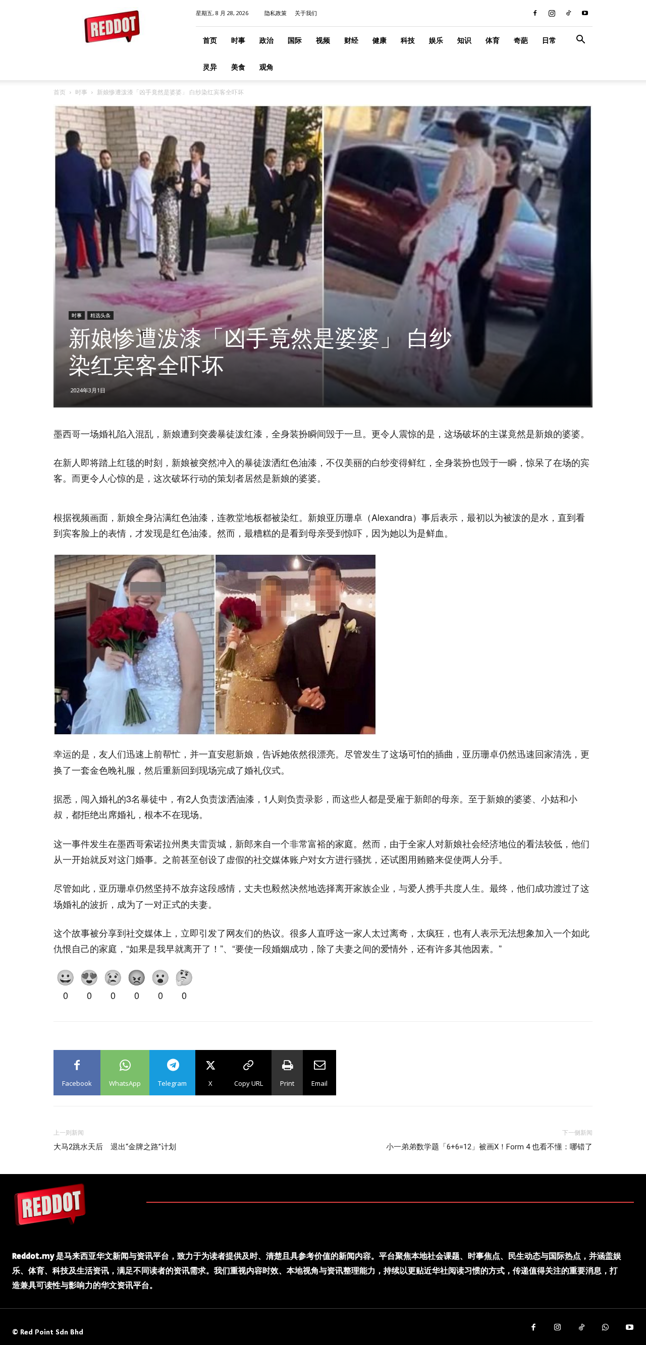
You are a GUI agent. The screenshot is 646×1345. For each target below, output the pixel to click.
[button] (580, 40)
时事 (238, 40)
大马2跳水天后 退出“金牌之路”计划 (114, 1146)
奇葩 (521, 40)
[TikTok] (568, 13)
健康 (379, 40)
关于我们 (306, 13)
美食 (238, 67)
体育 (493, 40)
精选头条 (100, 315)
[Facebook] (535, 13)
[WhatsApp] (605, 1327)
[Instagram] (551, 13)
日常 (549, 40)
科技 (408, 40)
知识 (464, 40)
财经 (351, 40)
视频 (323, 40)
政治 (266, 40)
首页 (210, 40)
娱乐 (436, 40)
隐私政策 (275, 13)
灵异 (210, 67)
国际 (295, 40)
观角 (266, 67)
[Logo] (50, 1204)
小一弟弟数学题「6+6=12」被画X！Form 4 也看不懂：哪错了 (489, 1146)
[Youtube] (585, 13)
